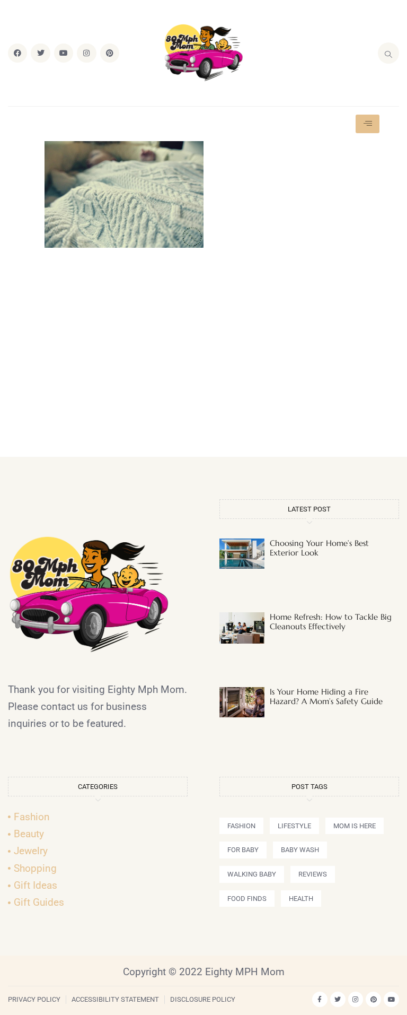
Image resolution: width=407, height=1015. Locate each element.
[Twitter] (40, 53)
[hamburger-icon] (367, 124)
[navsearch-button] (388, 53)
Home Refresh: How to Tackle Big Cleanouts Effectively (331, 621)
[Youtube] (63, 53)
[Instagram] (86, 53)
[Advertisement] (203, 357)
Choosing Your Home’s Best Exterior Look (319, 548)
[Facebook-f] (320, 999)
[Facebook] (17, 53)
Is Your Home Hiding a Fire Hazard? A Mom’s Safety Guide (326, 696)
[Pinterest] (109, 53)
